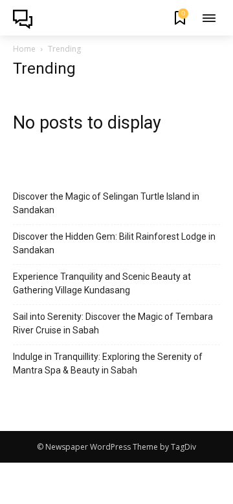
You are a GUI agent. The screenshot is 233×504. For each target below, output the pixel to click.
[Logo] (26, 19)
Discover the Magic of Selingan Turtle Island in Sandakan (106, 203)
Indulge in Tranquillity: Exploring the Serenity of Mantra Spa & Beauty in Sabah (108, 363)
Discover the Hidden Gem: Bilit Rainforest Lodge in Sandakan (114, 243)
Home (24, 48)
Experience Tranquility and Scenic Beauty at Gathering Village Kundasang (102, 283)
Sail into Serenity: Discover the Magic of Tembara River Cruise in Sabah (113, 323)
